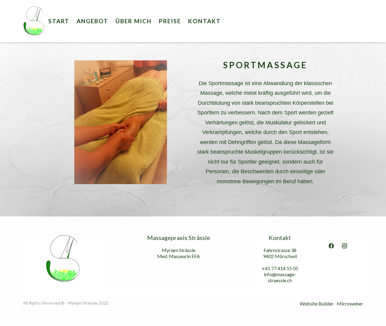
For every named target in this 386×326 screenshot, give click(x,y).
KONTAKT (204, 21)
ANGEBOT (92, 21)
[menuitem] (59, 21)
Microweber (350, 303)
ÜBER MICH (133, 21)
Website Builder (317, 303)
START (58, 21)
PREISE (170, 21)
